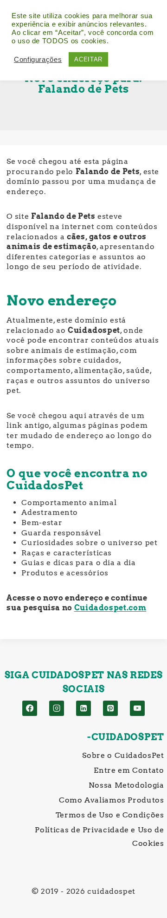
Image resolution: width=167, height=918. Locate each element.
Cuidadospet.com (110, 607)
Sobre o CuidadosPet (123, 755)
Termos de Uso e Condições (110, 814)
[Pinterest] (110, 708)
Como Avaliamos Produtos (111, 800)
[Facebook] (30, 708)
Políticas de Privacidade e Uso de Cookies (99, 836)
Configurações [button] (38, 59)
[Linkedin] (83, 708)
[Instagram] (56, 708)
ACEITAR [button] (88, 59)
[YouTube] (137, 708)
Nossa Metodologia (126, 785)
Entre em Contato (129, 770)
